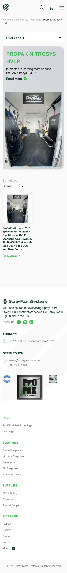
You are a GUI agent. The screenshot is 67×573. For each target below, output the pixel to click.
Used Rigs (8, 431)
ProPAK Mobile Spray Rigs (17, 425)
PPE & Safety (10, 493)
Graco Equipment (13, 450)
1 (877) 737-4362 (18, 364)
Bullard (7, 524)
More (6, 548)
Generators (9, 462)
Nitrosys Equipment (14, 456)
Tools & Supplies (12, 505)
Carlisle (7, 530)
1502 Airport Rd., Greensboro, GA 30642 (31, 341)
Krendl (6, 542)
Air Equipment (11, 468)
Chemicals (9, 499)
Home (6, 19)
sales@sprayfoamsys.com (25, 360)
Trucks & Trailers (12, 474)
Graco (6, 536)
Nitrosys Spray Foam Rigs (26, 19)
